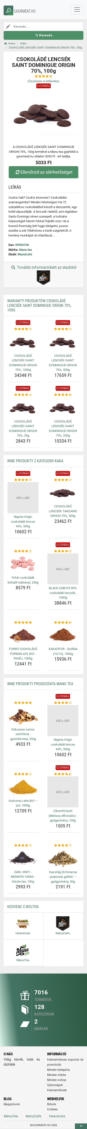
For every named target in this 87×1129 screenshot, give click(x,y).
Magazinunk (12, 1104)
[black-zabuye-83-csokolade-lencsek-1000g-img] (62, 569)
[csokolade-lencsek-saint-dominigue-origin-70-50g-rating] (22, 394)
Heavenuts (57, 1116)
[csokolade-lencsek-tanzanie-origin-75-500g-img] (62, 492)
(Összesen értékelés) (43, 81)
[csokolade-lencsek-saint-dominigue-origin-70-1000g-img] (22, 341)
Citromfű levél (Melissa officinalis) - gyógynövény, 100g (63, 815)
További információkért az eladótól (46, 267)
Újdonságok (55, 1085)
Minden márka (56, 1075)
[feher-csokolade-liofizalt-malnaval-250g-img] (22, 563)
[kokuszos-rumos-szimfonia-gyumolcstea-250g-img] (22, 715)
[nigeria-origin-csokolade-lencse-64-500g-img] (22, 497)
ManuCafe (25, 254)
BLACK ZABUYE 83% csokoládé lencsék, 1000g (63, 592)
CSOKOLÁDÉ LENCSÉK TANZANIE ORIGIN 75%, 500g (63, 511)
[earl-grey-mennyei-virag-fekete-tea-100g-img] (22, 858)
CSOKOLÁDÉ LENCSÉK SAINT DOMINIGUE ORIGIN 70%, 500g (63, 363)
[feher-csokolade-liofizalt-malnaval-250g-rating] (22, 551)
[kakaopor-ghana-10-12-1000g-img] (62, 635)
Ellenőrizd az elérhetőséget (46, 172)
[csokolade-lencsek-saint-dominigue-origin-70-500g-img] (62, 341)
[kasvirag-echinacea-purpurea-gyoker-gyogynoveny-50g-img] (62, 858)
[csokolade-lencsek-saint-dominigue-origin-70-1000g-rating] (22, 329)
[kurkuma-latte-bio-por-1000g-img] (22, 786)
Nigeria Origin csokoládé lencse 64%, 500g (23, 521)
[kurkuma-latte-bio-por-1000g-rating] (22, 774)
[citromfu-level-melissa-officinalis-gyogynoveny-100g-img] (62, 791)
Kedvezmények (57, 1090)
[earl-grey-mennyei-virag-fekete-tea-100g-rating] (22, 845)
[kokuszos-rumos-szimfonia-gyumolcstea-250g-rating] (22, 702)
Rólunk (51, 1104)
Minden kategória (58, 1070)
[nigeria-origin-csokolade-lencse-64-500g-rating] (22, 480)
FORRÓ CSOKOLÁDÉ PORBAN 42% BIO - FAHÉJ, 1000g (23, 653)
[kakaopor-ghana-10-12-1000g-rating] (62, 622)
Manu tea (25, 250)
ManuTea (11, 1116)
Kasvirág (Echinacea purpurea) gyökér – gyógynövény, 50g (63, 876)
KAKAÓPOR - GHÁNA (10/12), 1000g (63, 651)
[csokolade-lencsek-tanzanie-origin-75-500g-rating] (62, 480)
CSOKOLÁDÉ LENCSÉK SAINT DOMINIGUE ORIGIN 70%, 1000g (23, 363)
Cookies (52, 1109)
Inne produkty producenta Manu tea (40, 684)
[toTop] (81, 1126)
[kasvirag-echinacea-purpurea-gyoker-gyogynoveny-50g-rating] (62, 845)
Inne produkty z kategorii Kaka (35, 461)
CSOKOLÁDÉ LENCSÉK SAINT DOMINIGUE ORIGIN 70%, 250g (63, 429)
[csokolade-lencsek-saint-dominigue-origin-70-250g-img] (62, 407)
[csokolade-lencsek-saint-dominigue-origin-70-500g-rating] (62, 329)
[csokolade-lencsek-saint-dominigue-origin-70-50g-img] (22, 407)
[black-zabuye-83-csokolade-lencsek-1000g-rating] (62, 551)
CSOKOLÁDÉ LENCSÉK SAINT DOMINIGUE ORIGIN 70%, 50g (23, 429)
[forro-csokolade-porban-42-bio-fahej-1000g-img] (22, 635)
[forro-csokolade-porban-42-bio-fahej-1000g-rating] (22, 622)
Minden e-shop (56, 1080)
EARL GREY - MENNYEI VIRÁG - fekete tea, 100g (23, 876)
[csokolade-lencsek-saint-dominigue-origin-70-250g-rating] (62, 394)
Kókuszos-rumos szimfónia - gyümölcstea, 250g (23, 734)
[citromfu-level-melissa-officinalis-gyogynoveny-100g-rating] (62, 774)
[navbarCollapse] (77, 10)
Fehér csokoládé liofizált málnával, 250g (22, 580)
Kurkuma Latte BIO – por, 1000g (23, 803)
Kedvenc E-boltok (23, 906)
